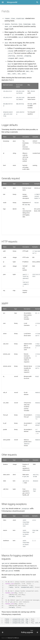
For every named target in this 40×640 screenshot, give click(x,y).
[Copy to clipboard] (38, 582)
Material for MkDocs (13, 638)
